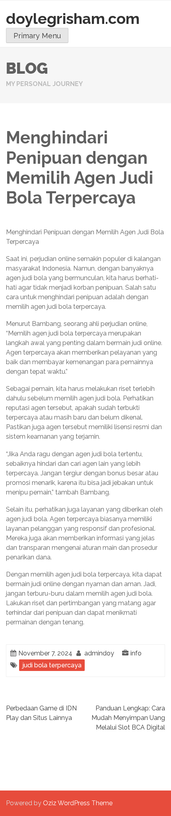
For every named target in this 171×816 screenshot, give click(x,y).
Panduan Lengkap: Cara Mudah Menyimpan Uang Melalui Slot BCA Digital (128, 717)
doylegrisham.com (73, 18)
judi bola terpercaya (52, 665)
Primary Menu (37, 35)
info (136, 653)
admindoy (99, 653)
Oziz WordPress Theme (78, 803)
